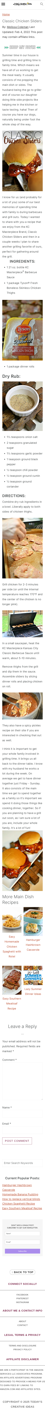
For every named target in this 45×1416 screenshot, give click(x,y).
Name (7, 1107)
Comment (9, 1059)
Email (6, 1123)
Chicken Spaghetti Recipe (18, 1203)
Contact (22, 1325)
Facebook (22, 1295)
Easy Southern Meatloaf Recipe (22, 1208)
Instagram (22, 1302)
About (22, 1321)
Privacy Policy (22, 1349)
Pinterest (22, 1298)
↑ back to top (22, 1272)
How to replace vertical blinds (21, 1199)
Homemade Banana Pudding (20, 1194)
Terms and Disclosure (22, 1346)
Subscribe (22, 1251)
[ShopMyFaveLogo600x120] (22, 50)
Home (6, 14)
